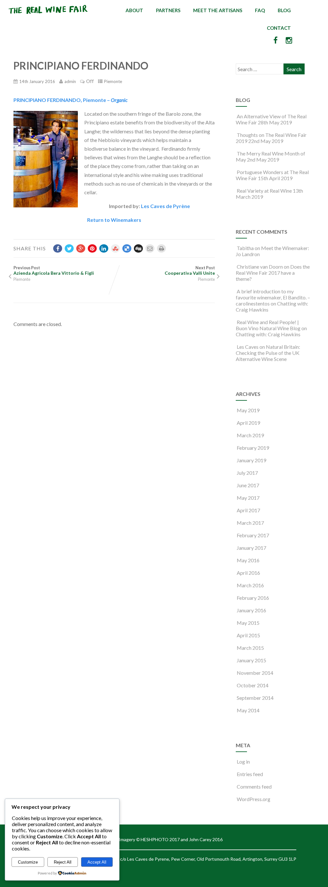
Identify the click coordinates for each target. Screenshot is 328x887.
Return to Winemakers (114, 220)
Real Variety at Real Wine (264, 191)
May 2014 (248, 710)
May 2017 (248, 498)
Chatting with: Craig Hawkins (268, 334)
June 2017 (248, 485)
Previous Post (53, 270)
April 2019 (248, 423)
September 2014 (255, 698)
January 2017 (251, 548)
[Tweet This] (69, 248)
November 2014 (255, 673)
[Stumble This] (115, 248)
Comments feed (254, 786)
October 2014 (252, 685)
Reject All (62, 862)
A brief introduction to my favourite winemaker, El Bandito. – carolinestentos (273, 297)
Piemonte (113, 81)
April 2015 (248, 635)
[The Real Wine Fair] (48, 16)
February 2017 (253, 535)
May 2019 (248, 410)
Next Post (190, 270)
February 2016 (253, 598)
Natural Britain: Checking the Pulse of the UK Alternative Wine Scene (268, 353)
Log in (243, 761)
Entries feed (250, 774)
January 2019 (251, 460)
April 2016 (248, 573)
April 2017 (248, 510)
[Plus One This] (80, 248)
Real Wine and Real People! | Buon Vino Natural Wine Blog (268, 325)
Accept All (96, 862)
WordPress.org (253, 799)
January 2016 (251, 610)
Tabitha (245, 248)
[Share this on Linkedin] (103, 248)
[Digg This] (138, 248)
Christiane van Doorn (260, 267)
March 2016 (250, 585)
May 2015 (248, 623)
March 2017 (250, 523)
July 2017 (247, 473)
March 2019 (250, 435)
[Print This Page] (161, 248)
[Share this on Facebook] (57, 248)
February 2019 (253, 448)
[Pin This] (92, 248)
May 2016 (248, 560)
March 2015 (250, 648)
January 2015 (251, 660)
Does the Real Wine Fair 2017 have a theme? (273, 273)
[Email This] (149, 248)
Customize (28, 862)
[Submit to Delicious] (126, 248)
